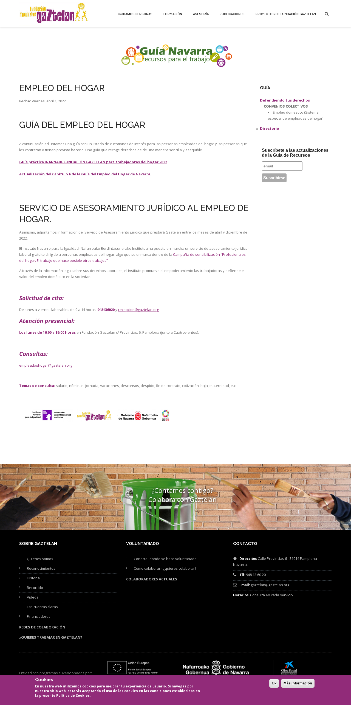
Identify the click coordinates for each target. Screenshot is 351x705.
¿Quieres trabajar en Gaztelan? (50, 637)
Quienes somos (40, 558)
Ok (274, 683)
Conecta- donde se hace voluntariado (165, 558)
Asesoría (201, 14)
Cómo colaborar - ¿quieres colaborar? (165, 568)
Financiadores (38, 616)
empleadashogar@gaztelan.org (45, 365)
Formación (172, 14)
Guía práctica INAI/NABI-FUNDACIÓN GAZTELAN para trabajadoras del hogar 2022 (93, 161)
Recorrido (35, 587)
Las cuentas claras (42, 606)
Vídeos (32, 597)
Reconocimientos (41, 568)
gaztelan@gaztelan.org (270, 584)
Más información (298, 683)
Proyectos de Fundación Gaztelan (286, 14)
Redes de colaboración (42, 627)
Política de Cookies (73, 695)
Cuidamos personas (135, 14)
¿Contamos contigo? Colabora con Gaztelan (182, 495)
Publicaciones (232, 14)
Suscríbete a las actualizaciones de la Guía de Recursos (295, 153)
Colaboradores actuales (151, 579)
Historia (33, 577)
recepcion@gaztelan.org (138, 309)
